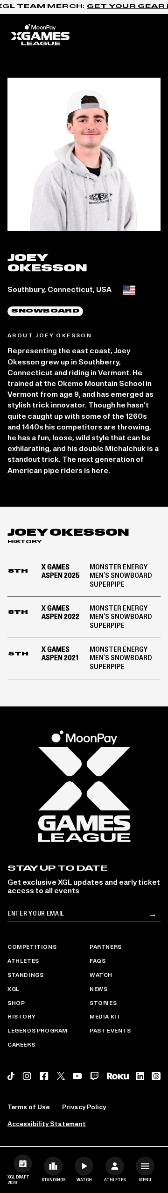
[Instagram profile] (27, 1076)
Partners (106, 947)
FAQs (97, 961)
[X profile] (61, 1076)
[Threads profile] (156, 1076)
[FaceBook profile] (44, 1076)
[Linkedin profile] (140, 1076)
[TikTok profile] (10, 1076)
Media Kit (105, 1017)
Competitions (31, 947)
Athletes (23, 961)
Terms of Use (28, 1107)
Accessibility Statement (46, 1124)
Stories (103, 1003)
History (21, 1017)
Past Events (110, 1031)
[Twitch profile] (94, 1076)
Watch (101, 975)
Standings (25, 975)
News (98, 989)
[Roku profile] (118, 1075)
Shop (16, 1003)
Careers (21, 1045)
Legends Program (37, 1031)
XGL (13, 989)
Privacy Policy (84, 1107)
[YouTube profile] (77, 1076)
